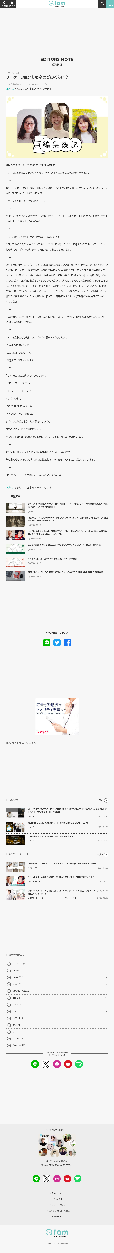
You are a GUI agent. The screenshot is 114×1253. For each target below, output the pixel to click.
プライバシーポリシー (58, 1205)
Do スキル (17, 984)
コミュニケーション (20, 964)
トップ (8, 84)
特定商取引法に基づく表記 (58, 1211)
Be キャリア (18, 970)
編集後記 (16, 84)
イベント (31, 816)
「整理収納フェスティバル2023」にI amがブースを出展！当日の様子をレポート (62, 864)
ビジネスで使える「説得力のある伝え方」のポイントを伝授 (52, 559)
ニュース (31, 827)
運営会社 (58, 1199)
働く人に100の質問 (21, 991)
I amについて (58, 1193)
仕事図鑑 (16, 998)
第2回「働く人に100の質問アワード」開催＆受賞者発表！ (52, 836)
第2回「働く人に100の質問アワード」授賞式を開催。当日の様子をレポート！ (60, 823)
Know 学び (18, 977)
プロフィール (18, 1032)
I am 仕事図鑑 (19, 1045)
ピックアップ (18, 1038)
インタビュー (18, 1004)
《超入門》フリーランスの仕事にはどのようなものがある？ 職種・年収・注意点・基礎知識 (65, 572)
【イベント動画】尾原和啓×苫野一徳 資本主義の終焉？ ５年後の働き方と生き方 (62, 877)
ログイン (10, 89)
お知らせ (16, 1025)
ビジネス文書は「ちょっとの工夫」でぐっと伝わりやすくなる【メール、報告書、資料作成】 (65, 545)
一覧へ (100, 800)
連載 (15, 1011)
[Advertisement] (57, 22)
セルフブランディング (36, 898)
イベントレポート (34, 868)
